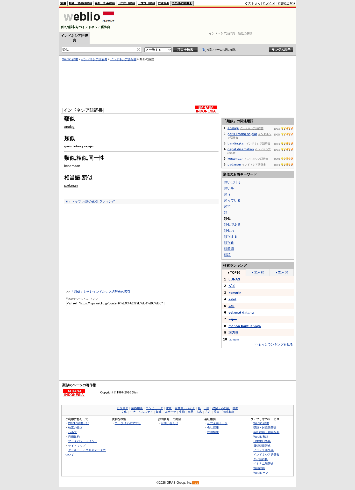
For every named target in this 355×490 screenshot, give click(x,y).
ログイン (268, 3)
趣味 (159, 411)
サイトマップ (76, 445)
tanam (233, 339)
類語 (227, 255)
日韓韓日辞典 (146, 3)
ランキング (107, 201)
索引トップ (73, 201)
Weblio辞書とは (78, 423)
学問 (235, 408)
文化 (124, 411)
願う (227, 194)
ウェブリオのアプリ (128, 423)
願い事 (229, 188)
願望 (227, 206)
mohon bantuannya (244, 326)
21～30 (281, 272)
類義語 (229, 249)
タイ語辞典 (260, 459)
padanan (71, 185)
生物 (182, 411)
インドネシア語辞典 (94, 59)
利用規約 (74, 436)
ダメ (231, 286)
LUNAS (234, 279)
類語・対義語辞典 (80, 3)
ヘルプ (72, 432)
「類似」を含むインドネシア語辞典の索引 (100, 292)
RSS (196, 483)
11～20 (257, 272)
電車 (169, 408)
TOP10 (233, 272)
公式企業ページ (217, 423)
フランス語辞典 (263, 450)
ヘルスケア (145, 411)
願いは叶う (232, 182)
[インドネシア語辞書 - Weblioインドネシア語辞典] (88, 23)
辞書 (63, 3)
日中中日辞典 (126, 3)
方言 (208, 411)
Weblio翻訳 (260, 436)
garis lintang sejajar (79, 146)
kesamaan (72, 166)
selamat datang (241, 312)
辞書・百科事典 (224, 411)
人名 (199, 411)
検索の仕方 (75, 427)
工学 (206, 408)
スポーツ (170, 411)
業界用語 (137, 408)
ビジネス (122, 408)
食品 (190, 411)
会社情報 (213, 427)
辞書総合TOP (286, 3)
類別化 (229, 243)
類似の (229, 231)
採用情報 (213, 432)
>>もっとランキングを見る (274, 344)
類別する (230, 237)
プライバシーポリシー (82, 441)
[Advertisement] (207, 20)
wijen (232, 319)
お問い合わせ (169, 423)
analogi (69, 126)
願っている (232, 200)
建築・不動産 (221, 408)
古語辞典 (163, 3)
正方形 (233, 332)
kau (231, 306)
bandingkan (236, 143)
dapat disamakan (240, 149)
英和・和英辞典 (105, 3)
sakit (232, 299)
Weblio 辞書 (70, 59)
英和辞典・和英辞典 (266, 432)
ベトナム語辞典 (263, 463)
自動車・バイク (185, 408)
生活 (132, 411)
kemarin (234, 292)
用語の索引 (90, 201)
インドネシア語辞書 (123, 59)
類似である (232, 224)
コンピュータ (154, 408)
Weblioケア (260, 472)
